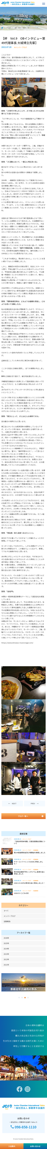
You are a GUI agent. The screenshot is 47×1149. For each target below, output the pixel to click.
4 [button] (28, 997)
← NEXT (12, 803)
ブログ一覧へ (23, 816)
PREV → (34, 803)
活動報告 (7, 921)
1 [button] (19, 997)
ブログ (9, 28)
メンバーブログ (10, 916)
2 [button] (22, 997)
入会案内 (11, 1146)
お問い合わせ (35, 1146)
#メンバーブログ (20, 47)
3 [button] (25, 997)
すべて (6, 910)
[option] (23, 982)
